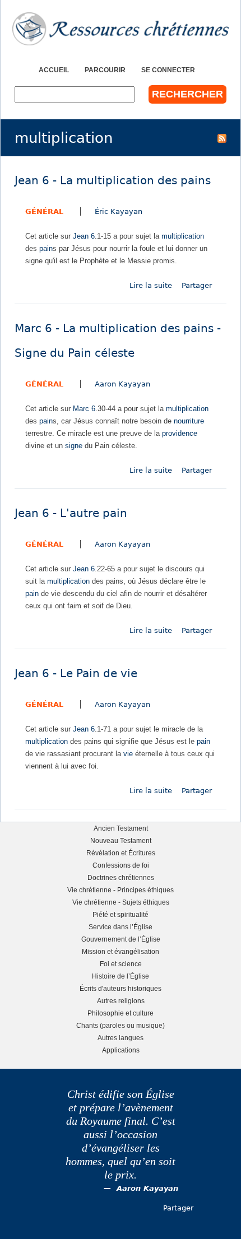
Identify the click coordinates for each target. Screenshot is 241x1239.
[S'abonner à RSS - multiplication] (221, 137)
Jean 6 (84, 236)
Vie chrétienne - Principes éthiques (120, 889)
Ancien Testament (121, 828)
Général (44, 211)
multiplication (182, 236)
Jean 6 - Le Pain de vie (76, 673)
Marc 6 (84, 408)
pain (46, 248)
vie (128, 753)
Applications (121, 1050)
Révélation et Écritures (120, 852)
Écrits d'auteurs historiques (120, 988)
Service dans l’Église (120, 926)
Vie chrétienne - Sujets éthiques (120, 902)
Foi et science (121, 963)
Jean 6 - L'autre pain (71, 513)
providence (179, 433)
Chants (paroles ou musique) (120, 1025)
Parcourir (105, 69)
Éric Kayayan (118, 211)
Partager (197, 285)
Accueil (54, 69)
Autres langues (120, 1037)
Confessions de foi (120, 865)
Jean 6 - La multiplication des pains (113, 180)
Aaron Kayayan (122, 384)
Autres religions (121, 1000)
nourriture (189, 421)
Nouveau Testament (120, 840)
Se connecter (168, 69)
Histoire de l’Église (120, 976)
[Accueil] (120, 28)
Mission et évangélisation (120, 951)
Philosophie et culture (120, 1013)
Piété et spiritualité (120, 914)
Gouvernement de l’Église (120, 939)
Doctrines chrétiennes (120, 877)
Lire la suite (150, 285)
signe (73, 445)
